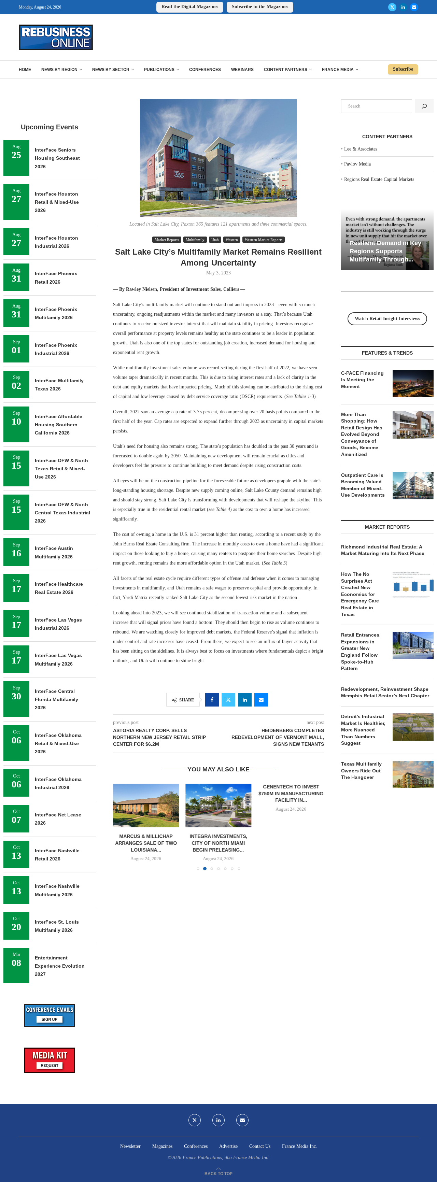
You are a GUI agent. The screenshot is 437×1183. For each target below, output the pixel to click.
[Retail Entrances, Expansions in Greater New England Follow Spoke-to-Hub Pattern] (413, 645)
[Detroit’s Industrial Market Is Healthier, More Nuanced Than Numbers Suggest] (413, 727)
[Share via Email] (261, 700)
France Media (338, 69)
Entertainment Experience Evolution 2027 (60, 966)
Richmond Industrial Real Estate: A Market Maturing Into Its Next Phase (382, 550)
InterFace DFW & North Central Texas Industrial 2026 (62, 513)
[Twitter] (392, 7)
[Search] (424, 106)
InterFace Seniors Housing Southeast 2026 (57, 158)
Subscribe (403, 69)
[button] (122, 826)
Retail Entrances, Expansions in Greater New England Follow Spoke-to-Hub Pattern (361, 651)
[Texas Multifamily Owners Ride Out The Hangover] (413, 774)
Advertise (228, 1146)
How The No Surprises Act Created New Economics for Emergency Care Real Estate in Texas (360, 594)
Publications (159, 69)
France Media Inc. (299, 1146)
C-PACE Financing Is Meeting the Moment (362, 379)
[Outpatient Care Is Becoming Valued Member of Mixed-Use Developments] (413, 485)
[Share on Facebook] (212, 700)
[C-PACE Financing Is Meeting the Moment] (413, 383)
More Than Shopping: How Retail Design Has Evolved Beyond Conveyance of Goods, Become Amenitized (361, 434)
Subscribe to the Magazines (260, 6)
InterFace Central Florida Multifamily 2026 (56, 699)
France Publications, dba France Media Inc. (226, 1157)
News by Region (59, 69)
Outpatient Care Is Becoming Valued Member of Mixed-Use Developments (363, 485)
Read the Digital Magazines (189, 6)
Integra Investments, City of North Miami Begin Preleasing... (218, 843)
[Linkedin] (403, 7)
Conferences (205, 69)
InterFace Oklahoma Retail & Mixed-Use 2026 (58, 743)
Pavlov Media (357, 164)
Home (25, 69)
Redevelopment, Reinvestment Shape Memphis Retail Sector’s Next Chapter (385, 692)
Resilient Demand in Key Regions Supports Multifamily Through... (385, 251)
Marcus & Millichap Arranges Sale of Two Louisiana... (146, 843)
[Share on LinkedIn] (245, 700)
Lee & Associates (360, 149)
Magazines (162, 1146)
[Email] (414, 7)
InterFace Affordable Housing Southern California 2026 (58, 425)
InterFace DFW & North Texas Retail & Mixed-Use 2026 (61, 469)
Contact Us (259, 1146)
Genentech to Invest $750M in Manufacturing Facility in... (291, 793)
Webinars (242, 69)
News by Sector (110, 69)
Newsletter (130, 1146)
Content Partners (285, 69)
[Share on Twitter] (228, 700)
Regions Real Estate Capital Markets (379, 179)
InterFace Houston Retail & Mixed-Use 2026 (57, 202)
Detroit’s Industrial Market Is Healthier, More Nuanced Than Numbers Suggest (363, 730)
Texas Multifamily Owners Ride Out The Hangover (361, 770)
